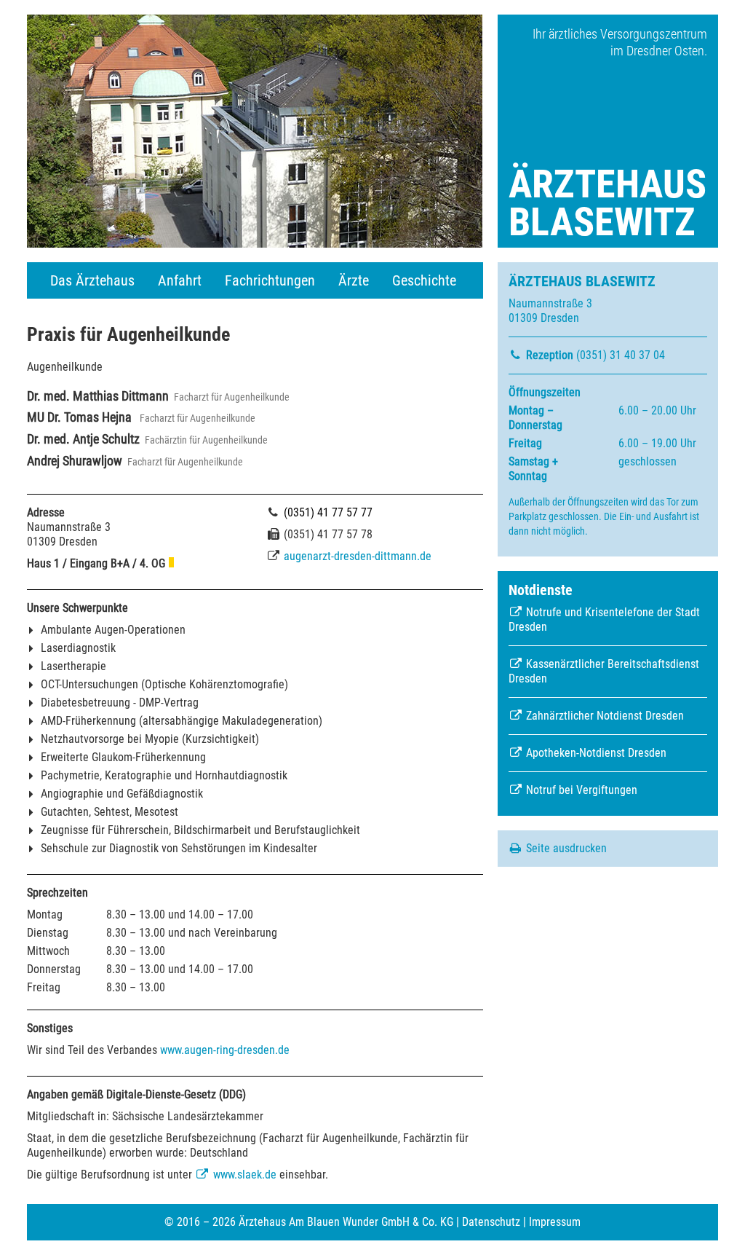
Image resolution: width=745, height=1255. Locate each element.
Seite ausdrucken (565, 848)
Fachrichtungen (270, 280)
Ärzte (353, 280)
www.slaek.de (243, 1174)
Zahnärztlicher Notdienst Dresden (603, 716)
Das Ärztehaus (92, 280)
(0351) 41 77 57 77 (326, 512)
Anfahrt (180, 280)
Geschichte (424, 280)
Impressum (555, 1222)
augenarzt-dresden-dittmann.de (357, 556)
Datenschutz (491, 1222)
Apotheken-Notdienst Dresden (594, 753)
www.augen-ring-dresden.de (225, 1050)
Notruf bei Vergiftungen (580, 790)
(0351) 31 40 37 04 (595, 355)
